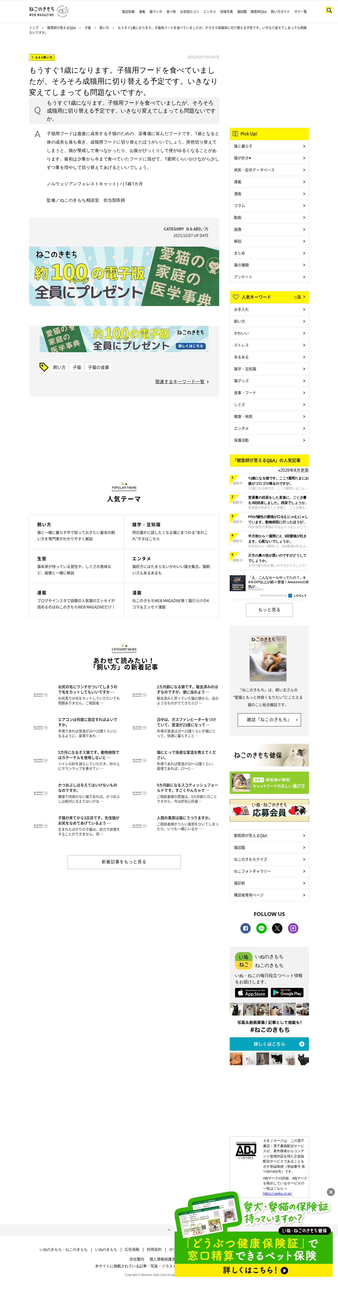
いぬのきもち (106, 1249)
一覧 (297, 296)
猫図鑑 (242, 11)
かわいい (241, 333)
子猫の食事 (98, 367)
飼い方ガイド (280, 11)
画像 (237, 229)
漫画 (237, 193)
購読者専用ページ (249, 894)
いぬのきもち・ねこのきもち (64, 1249)
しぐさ (239, 404)
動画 (237, 217)
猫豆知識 (128, 11)
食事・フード (245, 392)
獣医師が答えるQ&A (61, 27)
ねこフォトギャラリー (252, 871)
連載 (142, 11)
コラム (239, 205)
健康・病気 (243, 416)
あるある (241, 356)
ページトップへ (169, 1230)
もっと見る (269, 609)
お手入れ (241, 309)
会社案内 (136, 1259)
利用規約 (154, 1249)
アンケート (243, 276)
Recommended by (274, 595)
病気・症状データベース (254, 169)
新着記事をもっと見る (124, 861)
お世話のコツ (189, 11)
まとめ (239, 253)
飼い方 (104, 27)
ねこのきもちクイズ (250, 859)
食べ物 (171, 11)
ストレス (241, 344)
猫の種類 (241, 264)
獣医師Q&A (259, 11)
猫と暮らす (243, 146)
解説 (237, 241)
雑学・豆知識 (245, 368)
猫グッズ (241, 380)
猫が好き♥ (242, 157)
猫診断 (239, 883)
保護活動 (241, 440)
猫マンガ (155, 11)
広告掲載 (132, 1249)
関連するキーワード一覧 (180, 381)
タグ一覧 (300, 11)
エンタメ (209, 11)
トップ (34, 27)
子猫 (88, 27)
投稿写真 (226, 11)
